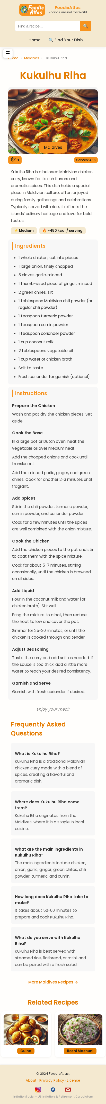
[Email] (68, 1089)
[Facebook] (53, 1089)
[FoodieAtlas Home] (32, 10)
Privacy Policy (52, 1080)
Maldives (32, 58)
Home (34, 40)
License (73, 1080)
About (32, 1080)
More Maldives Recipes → (53, 982)
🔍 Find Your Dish (66, 40)
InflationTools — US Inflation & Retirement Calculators (53, 1096)
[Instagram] (38, 1089)
